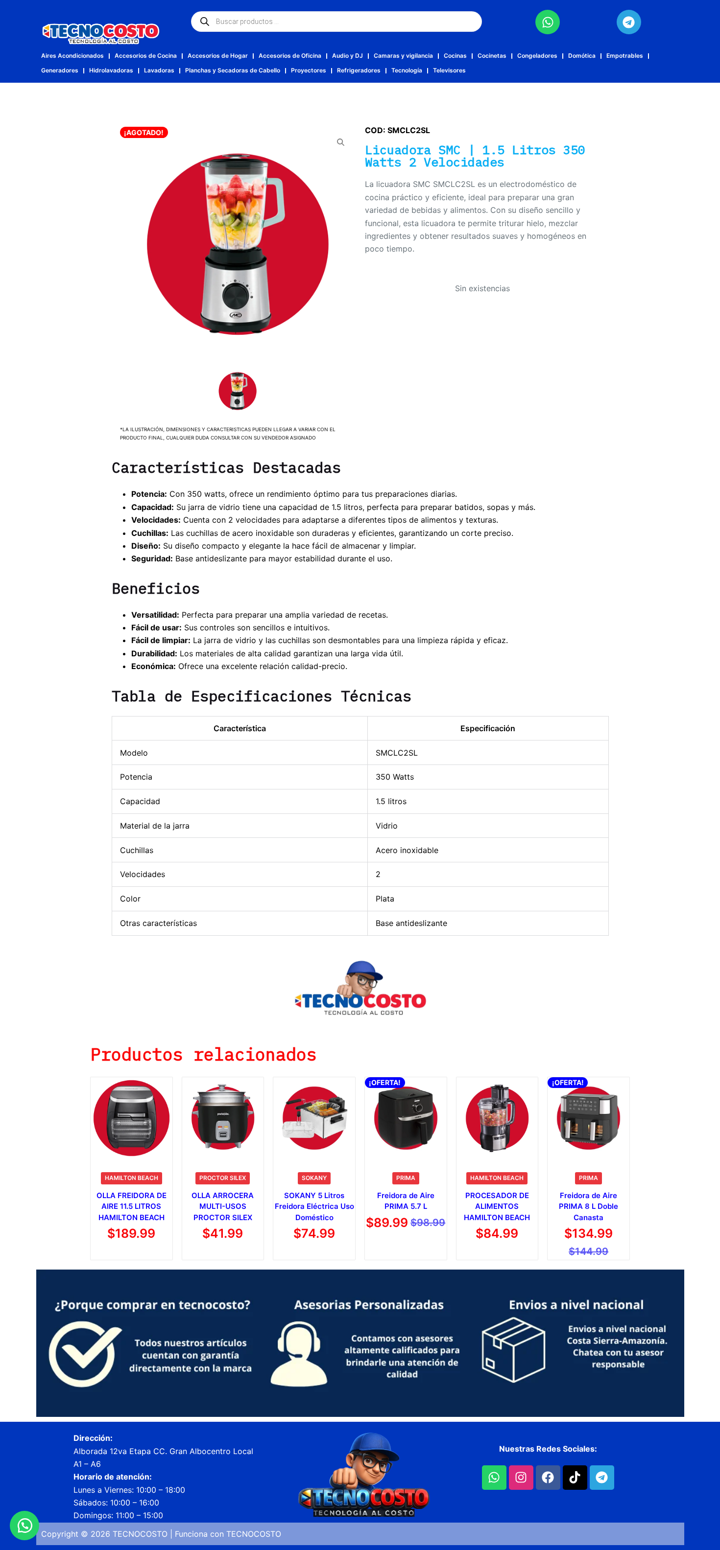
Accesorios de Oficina (290, 55)
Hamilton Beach (131, 1177)
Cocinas (455, 55)
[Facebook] (548, 1477)
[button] (24, 1525)
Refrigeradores (359, 70)
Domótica (582, 55)
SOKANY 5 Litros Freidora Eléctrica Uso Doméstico (314, 1206)
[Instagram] (521, 1477)
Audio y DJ (347, 55)
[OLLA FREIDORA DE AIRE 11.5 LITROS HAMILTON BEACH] (131, 1118)
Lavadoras (159, 70)
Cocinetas (492, 55)
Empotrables (624, 55)
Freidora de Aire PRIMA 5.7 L (405, 1201)
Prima (405, 1177)
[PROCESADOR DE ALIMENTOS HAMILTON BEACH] (497, 1118)
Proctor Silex (222, 1177)
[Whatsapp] (547, 22)
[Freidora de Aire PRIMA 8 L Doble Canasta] (588, 1118)
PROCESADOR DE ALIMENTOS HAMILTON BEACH (497, 1206)
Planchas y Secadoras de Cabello (232, 70)
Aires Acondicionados (72, 55)
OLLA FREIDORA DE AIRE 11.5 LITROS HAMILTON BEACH (131, 1206)
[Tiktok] (575, 1477)
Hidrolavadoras (111, 70)
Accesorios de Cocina (146, 55)
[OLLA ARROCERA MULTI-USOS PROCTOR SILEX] (223, 1118)
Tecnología (406, 70)
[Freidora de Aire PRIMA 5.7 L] (406, 1118)
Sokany (314, 1177)
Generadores (59, 70)
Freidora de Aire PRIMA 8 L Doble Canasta (588, 1206)
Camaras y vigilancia (403, 55)
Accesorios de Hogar (218, 55)
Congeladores (537, 55)
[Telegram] (629, 22)
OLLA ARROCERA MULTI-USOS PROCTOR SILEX (223, 1206)
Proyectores (308, 70)
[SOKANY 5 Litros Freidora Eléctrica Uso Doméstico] (314, 1118)
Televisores (449, 70)
